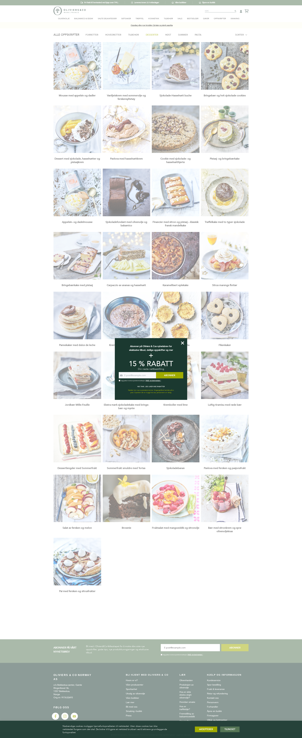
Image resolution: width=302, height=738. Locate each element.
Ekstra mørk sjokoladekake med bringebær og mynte (126, 406)
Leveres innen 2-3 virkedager (146, 2)
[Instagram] (64, 719)
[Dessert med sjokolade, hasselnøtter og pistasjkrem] (77, 152)
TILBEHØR (168, 18)
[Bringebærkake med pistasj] (77, 278)
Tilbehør (133, 34)
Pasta (198, 34)
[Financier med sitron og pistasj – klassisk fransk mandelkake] (175, 215)
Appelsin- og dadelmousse (77, 222)
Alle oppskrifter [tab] (66, 35)
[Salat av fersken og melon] (77, 521)
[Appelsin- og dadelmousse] (77, 215)
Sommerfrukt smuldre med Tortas (126, 468)
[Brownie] (126, 521)
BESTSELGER (192, 18)
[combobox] (220, 10)
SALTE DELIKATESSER (107, 18)
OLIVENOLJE (64, 18)
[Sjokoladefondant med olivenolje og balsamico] (126, 215)
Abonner (234, 647)
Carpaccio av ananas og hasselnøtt (126, 285)
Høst (168, 34)
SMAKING (235, 18)
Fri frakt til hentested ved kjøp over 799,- (101, 2)
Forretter (92, 34)
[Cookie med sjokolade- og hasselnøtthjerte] (175, 152)
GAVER (206, 18)
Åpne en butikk (208, 2)
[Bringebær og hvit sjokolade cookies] (225, 89)
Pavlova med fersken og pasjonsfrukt (225, 468)
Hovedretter (113, 34)
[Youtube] (74, 719)
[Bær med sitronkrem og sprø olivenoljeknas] (225, 521)
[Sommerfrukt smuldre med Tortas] (126, 461)
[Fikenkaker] (225, 338)
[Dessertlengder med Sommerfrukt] (77, 461)
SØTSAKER (126, 18)
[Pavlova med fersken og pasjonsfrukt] (225, 461)
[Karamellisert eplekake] (175, 278)
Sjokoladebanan (175, 468)
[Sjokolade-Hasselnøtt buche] (175, 89)
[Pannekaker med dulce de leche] (77, 338)
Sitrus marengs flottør (224, 285)
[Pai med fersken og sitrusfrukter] (77, 584)
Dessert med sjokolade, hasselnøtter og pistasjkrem (77, 160)
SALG (180, 18)
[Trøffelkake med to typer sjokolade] (225, 215)
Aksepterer (206, 729)
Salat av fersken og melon (77, 528)
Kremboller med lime (175, 405)
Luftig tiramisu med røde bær (225, 405)
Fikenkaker (225, 345)
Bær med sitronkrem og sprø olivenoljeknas (224, 529)
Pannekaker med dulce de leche (77, 345)
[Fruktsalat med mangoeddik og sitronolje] (175, 521)
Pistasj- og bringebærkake (225, 158)
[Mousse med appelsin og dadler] (77, 89)
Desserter (152, 34)
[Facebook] (55, 719)
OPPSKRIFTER (220, 18)
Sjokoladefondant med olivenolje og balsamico (126, 223)
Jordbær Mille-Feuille (77, 405)
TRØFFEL (140, 18)
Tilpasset (229, 729)
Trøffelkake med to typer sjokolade (225, 222)
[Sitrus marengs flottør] (225, 278)
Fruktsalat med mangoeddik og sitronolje (175, 528)
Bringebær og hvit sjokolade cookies (225, 95)
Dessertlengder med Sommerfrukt (77, 468)
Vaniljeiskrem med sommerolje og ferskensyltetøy (126, 97)
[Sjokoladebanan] (175, 461)
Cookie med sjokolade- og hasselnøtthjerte (175, 160)
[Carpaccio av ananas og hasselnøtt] (126, 278)
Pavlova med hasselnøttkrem (126, 158)
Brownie (126, 528)
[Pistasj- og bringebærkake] (225, 152)
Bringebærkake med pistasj (77, 285)
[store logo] (69, 11)
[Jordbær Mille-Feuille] (77, 398)
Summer (183, 34)
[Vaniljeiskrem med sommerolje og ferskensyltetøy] (126, 89)
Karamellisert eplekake (175, 285)
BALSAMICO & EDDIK (83, 18)
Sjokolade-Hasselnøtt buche (175, 95)
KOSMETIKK (153, 18)
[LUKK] (182, 343)
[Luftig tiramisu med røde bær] (225, 398)
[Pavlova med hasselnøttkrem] (126, 152)
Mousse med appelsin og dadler (77, 95)
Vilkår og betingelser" (195, 655)
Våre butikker (180, 2)
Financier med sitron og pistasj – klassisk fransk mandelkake (176, 223)
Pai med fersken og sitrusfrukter (77, 591)
